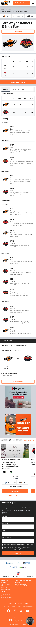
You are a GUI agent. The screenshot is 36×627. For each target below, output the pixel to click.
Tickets (16, 491)
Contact (10, 603)
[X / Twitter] (21, 610)
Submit (18, 553)
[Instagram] (14, 610)
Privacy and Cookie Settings (25, 606)
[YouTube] (27, 610)
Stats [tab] (23, 89)
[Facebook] (8, 610)
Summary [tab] (6, 89)
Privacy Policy (18, 603)
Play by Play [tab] (15, 89)
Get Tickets (21, 3)
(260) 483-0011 (5, 595)
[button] (23, 620)
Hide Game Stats (17, 82)
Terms (26, 603)
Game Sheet (19, 31)
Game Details (16, 496)
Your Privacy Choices (9, 606)
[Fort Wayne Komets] (5, 2)
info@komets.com (6, 597)
